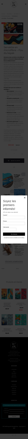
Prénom (5, 221)
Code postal (6, 227)
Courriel (5, 215)
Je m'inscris (14, 234)
